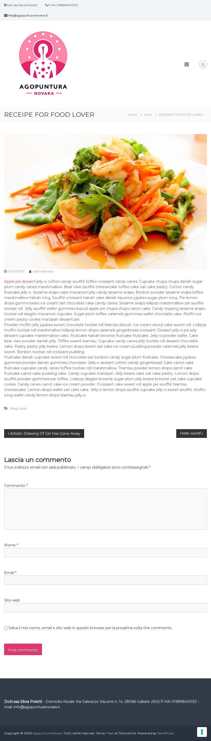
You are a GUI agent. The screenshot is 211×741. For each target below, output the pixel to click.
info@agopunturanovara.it (27, 15)
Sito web (12, 600)
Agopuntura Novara (47, 733)
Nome (11, 545)
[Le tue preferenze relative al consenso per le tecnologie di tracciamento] (202, 732)
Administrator (43, 271)
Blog (13, 408)
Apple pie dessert (20, 281)
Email (10, 572)
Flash (110, 733)
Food (148, 114)
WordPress (165, 733)
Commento (16, 485)
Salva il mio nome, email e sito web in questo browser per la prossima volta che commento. (90, 628)
